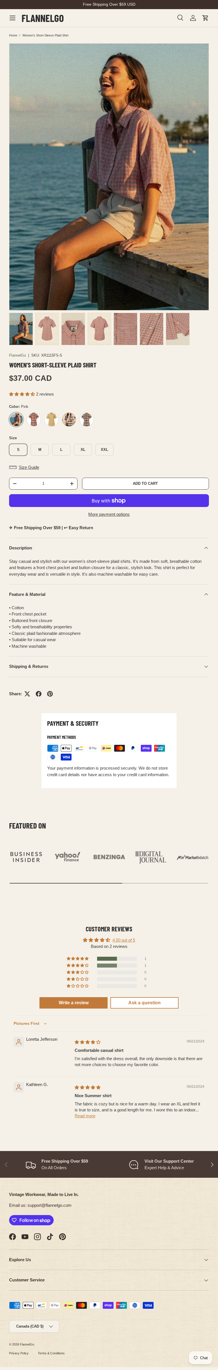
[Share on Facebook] (38, 694)
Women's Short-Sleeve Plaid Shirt (45, 35)
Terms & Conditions (51, 1353)
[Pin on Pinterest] (50, 694)
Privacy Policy (19, 1353)
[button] (205, 18)
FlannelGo (17, 355)
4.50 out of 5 (123, 940)
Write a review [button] (74, 1002)
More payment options (109, 514)
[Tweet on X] (27, 694)
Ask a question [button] (144, 1002)
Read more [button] (85, 1115)
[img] (87, 1042)
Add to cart (145, 483)
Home (13, 35)
